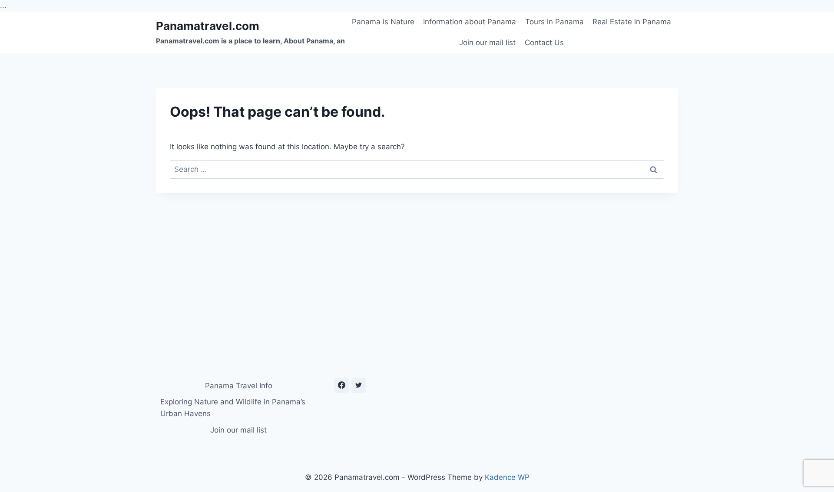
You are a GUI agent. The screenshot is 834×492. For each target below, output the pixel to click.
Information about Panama (469, 21)
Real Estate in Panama (631, 21)
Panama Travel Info (238, 385)
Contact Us (544, 42)
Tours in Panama (554, 21)
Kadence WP (507, 477)
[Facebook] (341, 385)
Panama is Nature (383, 21)
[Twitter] (358, 385)
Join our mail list (487, 42)
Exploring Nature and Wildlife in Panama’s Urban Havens (232, 407)
